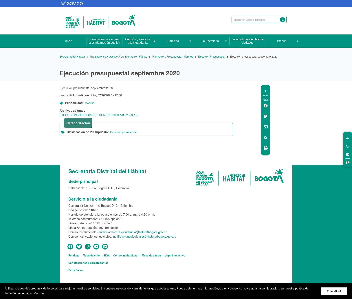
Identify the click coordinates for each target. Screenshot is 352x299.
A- (347, 137)
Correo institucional (125, 255)
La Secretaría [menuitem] (206, 43)
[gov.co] (72, 3)
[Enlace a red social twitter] (79, 247)
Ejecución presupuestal (123, 132)
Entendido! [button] (334, 291)
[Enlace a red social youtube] (96, 247)
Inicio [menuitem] (68, 41)
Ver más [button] (39, 293)
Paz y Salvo (75, 270)
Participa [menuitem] (168, 43)
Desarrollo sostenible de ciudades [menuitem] (247, 41)
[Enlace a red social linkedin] (105, 247)
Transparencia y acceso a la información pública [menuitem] (104, 41)
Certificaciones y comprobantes (88, 263)
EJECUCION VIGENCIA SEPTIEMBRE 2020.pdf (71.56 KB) (99, 115)
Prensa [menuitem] (275, 43)
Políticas (73, 255)
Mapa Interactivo (174, 255)
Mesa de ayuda (151, 255)
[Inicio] (100, 21)
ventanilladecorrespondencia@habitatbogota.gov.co (132, 232)
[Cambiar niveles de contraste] (347, 154)
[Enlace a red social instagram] (88, 247)
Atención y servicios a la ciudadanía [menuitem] (136, 43)
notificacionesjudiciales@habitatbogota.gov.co (144, 236)
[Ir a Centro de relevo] (347, 161)
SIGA (106, 255)
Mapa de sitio (91, 255)
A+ (348, 146)
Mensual (90, 103)
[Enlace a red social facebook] (70, 247)
